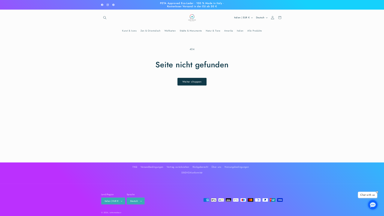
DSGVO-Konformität (192, 172)
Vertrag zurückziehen (178, 167)
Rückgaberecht (200, 167)
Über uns (216, 167)
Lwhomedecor (115, 212)
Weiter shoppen (192, 81)
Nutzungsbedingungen (237, 167)
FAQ (135, 167)
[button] (104, 17)
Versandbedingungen (152, 167)
